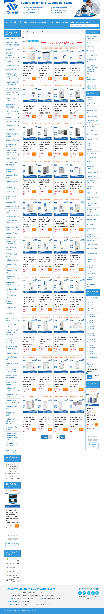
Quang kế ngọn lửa (12, 211)
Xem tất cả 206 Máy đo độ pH (12, 545)
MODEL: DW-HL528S (74, 265)
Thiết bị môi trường (10, 278)
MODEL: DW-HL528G (58, 265)
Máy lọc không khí (12, 364)
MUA (34, 78)
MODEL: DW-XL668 (45, 346)
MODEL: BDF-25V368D (74, 385)
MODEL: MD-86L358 (58, 345)
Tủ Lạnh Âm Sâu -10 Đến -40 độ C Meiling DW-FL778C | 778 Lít (45, 299)
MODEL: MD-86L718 (74, 112)
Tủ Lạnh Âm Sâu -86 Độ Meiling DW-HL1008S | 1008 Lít (29, 220)
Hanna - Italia (92, 172)
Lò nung (9, 61)
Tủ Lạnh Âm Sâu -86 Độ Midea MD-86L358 (60, 340)
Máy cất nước (11, 126)
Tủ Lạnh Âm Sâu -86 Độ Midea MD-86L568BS (45, 182)
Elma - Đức (91, 127)
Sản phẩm (23, 22)
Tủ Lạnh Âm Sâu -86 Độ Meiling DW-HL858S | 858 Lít (45, 220)
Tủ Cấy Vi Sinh (11, 121)
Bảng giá (42, 22)
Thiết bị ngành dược (11, 389)
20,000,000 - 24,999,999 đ (91, 328)
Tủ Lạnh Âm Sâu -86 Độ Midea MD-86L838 (60, 106)
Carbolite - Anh (91, 229)
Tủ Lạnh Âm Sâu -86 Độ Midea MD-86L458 (45, 144)
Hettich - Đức (92, 139)
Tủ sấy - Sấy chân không (12, 94)
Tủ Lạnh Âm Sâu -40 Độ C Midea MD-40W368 (28, 68)
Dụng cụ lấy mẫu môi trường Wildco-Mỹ (12, 332)
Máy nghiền (10, 192)
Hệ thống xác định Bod (11, 296)
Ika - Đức (90, 131)
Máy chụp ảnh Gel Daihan (11, 164)
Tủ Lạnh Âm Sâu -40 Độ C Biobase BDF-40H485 (76, 419)
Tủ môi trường (12, 159)
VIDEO (58, 22)
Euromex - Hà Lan (92, 111)
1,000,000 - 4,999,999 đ (90, 303)
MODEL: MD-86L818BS (74, 150)
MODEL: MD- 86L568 (27, 150)
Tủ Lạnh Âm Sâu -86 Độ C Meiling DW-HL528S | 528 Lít (76, 259)
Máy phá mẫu (11, 202)
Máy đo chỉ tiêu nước (12, 228)
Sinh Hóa (90, 47)
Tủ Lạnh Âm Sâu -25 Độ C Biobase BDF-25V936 (29, 419)
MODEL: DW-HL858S (43, 226)
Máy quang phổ (12, 206)
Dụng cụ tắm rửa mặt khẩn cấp (12, 348)
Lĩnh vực (32, 22)
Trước (45, 437)
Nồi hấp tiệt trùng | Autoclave (10, 55)
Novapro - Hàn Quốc (91, 99)
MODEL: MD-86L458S (27, 345)
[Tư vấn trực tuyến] (12, 464)
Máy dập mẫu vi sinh (12, 176)
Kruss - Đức (91, 149)
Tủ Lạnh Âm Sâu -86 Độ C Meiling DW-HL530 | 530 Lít (44, 261)
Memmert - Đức (91, 144)
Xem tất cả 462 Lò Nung (93, 446)
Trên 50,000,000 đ (92, 359)
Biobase (90, 224)
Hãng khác (91, 241)
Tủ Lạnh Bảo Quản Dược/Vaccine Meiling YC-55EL (76, 184)
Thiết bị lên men (12, 260)
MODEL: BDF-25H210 (27, 385)
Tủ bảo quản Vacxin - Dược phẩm (11, 76)
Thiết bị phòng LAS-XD (11, 395)
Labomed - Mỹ (92, 245)
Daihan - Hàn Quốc (92, 204)
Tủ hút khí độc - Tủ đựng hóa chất (12, 153)
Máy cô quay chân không (11, 243)
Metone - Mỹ (92, 154)
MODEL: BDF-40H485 (74, 425)
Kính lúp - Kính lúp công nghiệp (12, 44)
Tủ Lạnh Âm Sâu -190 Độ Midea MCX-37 (75, 70)
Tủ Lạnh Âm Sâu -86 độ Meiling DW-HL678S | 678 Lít (29, 260)
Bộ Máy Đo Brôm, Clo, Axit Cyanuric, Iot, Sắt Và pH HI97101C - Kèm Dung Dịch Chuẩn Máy (12, 515)
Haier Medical (92, 116)
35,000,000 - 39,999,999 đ (91, 346)
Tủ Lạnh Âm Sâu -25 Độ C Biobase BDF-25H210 (29, 379)
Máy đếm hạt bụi (12, 188)
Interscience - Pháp (92, 254)
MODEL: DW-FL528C (58, 305)
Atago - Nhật (92, 193)
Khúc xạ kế (10, 314)
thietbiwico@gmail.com (52, 598)
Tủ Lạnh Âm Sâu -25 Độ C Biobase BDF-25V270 (60, 419)
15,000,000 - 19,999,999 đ (91, 322)
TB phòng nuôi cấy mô (11, 255)
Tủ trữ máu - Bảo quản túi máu (12, 83)
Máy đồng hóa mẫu (11, 197)
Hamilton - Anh (91, 105)
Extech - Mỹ (91, 162)
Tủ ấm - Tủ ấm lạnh (11, 100)
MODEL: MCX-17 (44, 113)
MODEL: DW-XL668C (74, 305)
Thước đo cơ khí (12, 353)
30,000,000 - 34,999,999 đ (91, 340)
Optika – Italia (92, 176)
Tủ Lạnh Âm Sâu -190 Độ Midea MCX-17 (44, 108)
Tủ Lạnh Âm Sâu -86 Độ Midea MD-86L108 (60, 144)
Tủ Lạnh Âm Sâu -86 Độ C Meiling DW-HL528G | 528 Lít (60, 259)
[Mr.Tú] (12, 476)
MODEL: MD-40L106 (43, 74)
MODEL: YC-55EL (76, 189)
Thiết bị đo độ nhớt (11, 271)
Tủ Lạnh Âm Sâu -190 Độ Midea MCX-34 (28, 108)
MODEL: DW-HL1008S (27, 226)
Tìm (89, 377)
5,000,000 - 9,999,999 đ (90, 309)
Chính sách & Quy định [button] (79, 22)
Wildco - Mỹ (91, 158)
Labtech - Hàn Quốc (92, 198)
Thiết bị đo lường (10, 284)
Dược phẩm (91, 51)
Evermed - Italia (91, 167)
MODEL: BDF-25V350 (43, 425)
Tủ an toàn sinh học (12, 112)
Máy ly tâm (10, 49)
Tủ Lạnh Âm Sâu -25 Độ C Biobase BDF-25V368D (76, 379)
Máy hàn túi (10, 237)
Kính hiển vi (10, 39)
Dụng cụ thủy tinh (11, 325)
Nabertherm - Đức (92, 121)
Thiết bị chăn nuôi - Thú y (11, 402)
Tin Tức (51, 22)
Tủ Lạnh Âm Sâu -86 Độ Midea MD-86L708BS (29, 182)
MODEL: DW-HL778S (74, 226)
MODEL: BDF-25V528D (58, 385)
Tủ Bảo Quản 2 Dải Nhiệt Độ (11, 377)
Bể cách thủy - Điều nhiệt (11, 106)
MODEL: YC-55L (59, 189)
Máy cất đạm (11, 217)
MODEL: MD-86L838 (58, 112)
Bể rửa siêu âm (11, 70)
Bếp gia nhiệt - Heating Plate (11, 371)
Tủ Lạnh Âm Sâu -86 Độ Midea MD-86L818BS (76, 144)
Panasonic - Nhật (91, 188)
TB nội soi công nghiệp (12, 290)
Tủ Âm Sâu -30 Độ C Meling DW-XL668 (45, 342)
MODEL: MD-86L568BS (43, 188)
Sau (62, 437)
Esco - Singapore (91, 273)
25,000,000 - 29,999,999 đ (91, 334)
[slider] (87, 373)
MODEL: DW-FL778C (43, 305)
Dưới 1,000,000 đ (92, 298)
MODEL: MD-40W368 (27, 74)
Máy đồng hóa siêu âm (11, 383)
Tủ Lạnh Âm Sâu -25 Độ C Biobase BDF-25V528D (60, 379)
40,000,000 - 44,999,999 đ (91, 353)
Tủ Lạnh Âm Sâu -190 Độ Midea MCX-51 (60, 70)
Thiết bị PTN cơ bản (11, 408)
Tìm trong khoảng (90, 365)
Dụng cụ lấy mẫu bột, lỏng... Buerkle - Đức (12, 341)
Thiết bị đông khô (11, 265)
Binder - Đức (92, 135)
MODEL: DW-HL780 (61, 227)
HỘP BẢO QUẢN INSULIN (11, 428)
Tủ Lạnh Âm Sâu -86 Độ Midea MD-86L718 (76, 106)
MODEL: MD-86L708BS (27, 188)
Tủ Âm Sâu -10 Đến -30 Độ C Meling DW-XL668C (76, 300)
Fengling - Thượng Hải (91, 235)
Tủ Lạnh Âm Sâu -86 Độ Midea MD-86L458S (29, 340)
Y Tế (88, 43)
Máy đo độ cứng (12, 140)
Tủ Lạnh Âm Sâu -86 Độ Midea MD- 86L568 (29, 144)
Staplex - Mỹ (92, 249)
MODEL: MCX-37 (75, 75)
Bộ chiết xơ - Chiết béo (11, 302)
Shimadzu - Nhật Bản (91, 182)
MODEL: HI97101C (12, 523)
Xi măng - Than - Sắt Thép (12, 145)
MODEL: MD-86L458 (43, 150)
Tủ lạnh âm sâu (12, 88)
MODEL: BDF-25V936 (27, 425)
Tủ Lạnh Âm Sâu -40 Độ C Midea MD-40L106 (44, 68)
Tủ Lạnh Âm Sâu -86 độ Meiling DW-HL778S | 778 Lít (76, 220)
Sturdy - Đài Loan (91, 210)
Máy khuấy (10, 130)
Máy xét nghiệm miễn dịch (12, 445)
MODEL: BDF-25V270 (58, 425)
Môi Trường (92, 55)
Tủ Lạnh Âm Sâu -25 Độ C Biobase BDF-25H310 (76, 340)
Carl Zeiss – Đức (91, 285)
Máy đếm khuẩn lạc (12, 182)
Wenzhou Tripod (90, 279)
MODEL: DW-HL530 (45, 266)
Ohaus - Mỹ (91, 220)
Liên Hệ (65, 22)
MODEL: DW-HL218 (29, 306)
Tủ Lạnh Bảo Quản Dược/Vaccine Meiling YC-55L (60, 184)
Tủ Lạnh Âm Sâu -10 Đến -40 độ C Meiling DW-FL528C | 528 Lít (61, 299)
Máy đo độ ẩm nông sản (11, 222)
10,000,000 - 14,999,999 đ (91, 315)
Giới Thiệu (13, 22)
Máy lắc (9, 117)
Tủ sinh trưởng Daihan (12, 135)
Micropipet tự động (11, 319)
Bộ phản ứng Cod (11, 309)
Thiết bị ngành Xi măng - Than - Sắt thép (12, 421)
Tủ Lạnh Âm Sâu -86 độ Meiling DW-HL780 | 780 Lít (61, 222)
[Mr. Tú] (13, 471)
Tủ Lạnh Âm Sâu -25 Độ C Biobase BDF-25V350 (44, 419)
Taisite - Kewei (92, 216)
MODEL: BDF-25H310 (74, 345)
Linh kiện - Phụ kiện (11, 358)
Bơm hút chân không (11, 249)
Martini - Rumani (90, 266)
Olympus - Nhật (91, 260)
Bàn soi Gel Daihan (10, 170)
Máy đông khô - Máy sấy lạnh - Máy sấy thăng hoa (12, 437)
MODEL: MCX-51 (60, 75)
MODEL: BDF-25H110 (43, 385)
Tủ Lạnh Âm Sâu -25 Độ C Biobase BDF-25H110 (44, 379)
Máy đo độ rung (12, 233)
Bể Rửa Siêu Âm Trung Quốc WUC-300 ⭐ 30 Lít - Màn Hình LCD (92, 413)
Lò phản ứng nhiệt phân (11, 451)
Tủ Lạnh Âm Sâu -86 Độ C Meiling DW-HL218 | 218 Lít (28, 301)
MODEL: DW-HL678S (27, 265)
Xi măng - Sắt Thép (92, 60)
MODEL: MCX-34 (28, 113)
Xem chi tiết (32, 63)
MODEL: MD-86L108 (58, 150)
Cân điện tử (10, 66)
